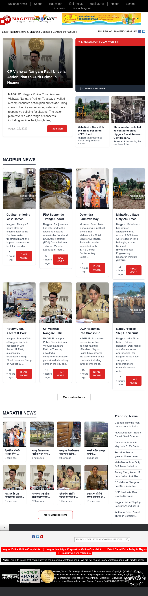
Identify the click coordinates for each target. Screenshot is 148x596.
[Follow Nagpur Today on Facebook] (33, 536)
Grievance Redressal (122, 578)
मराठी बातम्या (97, 3)
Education (55, 3)
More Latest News (74, 397)
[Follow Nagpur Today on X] (37, 536)
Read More (57, 128)
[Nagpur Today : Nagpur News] (30, 20)
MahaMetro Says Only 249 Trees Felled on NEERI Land (91, 131)
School (130, 3)
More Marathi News (55, 514)
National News (17, 3)
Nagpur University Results (76, 553)
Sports (38, 3)
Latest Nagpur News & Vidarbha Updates (26, 31)
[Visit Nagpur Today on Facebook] (139, 31)
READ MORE (23, 256)
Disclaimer (105, 578)
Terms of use (76, 578)
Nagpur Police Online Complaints (21, 549)
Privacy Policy (91, 578)
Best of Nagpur (81, 8)
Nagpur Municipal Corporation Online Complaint (74, 549)
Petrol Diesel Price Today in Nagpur (127, 549)
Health (115, 3)
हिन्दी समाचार (76, 3)
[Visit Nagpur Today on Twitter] (143, 31)
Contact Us (63, 578)
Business (59, 8)
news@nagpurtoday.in (73, 581)
